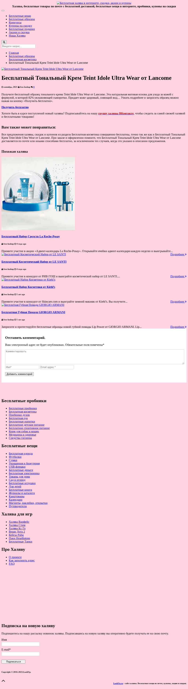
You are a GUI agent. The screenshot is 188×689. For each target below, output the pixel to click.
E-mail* (6, 649)
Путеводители (18, 506)
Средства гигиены (20, 438)
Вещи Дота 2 (17, 531)
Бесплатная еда (18, 418)
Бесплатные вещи (20, 15)
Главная (14, 52)
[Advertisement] (94, 594)
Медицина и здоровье (22, 434)
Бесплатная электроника (24, 473)
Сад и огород (17, 479)
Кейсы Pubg (16, 535)
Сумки (13, 460)
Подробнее (177, 254)
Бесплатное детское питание (26, 424)
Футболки (15, 456)
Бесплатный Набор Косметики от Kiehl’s (28, 286)
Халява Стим (17, 525)
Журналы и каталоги (22, 493)
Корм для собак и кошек (24, 431)
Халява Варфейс (19, 521)
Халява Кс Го (17, 528)
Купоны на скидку (20, 25)
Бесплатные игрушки (22, 483)
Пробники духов (19, 414)
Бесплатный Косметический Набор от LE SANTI (33, 261)
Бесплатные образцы (22, 19)
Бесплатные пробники (23, 408)
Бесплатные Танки (20, 541)
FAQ (12, 563)
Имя (4, 639)
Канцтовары (16, 496)
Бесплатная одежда (21, 453)
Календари (15, 499)
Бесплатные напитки (22, 421)
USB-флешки (17, 466)
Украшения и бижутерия (24, 463)
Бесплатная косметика (23, 59)
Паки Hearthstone (19, 538)
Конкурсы (15, 22)
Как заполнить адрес (22, 560)
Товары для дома (19, 476)
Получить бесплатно (15, 107)
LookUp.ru (118, 683)
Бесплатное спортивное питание (29, 428)
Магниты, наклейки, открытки (28, 502)
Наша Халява (17, 35)
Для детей (15, 486)
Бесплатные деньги (21, 470)
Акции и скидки (19, 32)
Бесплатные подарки (22, 29)
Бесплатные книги (20, 489)
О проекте (15, 557)
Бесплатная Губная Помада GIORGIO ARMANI (33, 312)
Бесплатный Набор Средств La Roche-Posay (30, 236)
